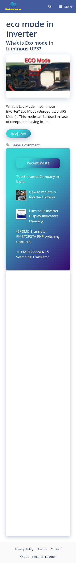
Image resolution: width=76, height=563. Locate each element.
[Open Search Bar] (49, 6)
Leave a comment (26, 145)
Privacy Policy (23, 549)
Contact (56, 549)
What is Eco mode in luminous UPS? (30, 45)
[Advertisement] (38, 403)
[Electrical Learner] (14, 6)
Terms (42, 549)
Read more (18, 133)
